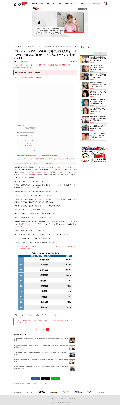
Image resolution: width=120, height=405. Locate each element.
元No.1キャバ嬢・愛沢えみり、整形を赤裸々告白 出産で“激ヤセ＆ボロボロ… (98, 84)
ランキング (74, 3)
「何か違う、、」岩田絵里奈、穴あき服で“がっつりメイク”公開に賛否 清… (97, 101)
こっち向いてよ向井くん (45, 199)
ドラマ (44, 65)
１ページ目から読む (26, 67)
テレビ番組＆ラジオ (64, 65)
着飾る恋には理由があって (40, 172)
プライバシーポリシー (50, 398)
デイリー (87, 53)
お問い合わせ (72, 398)
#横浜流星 (28, 135)
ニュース (25, 46)
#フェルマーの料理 (42, 383)
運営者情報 (62, 398)
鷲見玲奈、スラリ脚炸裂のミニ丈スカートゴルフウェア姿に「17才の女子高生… (98, 75)
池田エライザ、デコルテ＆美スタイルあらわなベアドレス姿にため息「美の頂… (98, 92)
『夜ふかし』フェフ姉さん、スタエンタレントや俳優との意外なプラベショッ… (98, 67)
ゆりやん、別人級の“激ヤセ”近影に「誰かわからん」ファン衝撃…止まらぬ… (98, 109)
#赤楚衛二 (22, 383)
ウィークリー (100, 53)
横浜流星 (24, 77)
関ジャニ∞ (25, 174)
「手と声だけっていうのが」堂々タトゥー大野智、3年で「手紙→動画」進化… (98, 135)
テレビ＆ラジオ (17, 65)
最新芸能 (34, 3)
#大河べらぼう (37, 156)
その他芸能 (51, 65)
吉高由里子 (21, 224)
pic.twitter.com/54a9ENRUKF (51, 156)
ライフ (48, 3)
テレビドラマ (27, 65)
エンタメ (34, 65)
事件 (54, 3)
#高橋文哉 (28, 383)
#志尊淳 (34, 383)
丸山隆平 (32, 174)
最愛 (40, 224)
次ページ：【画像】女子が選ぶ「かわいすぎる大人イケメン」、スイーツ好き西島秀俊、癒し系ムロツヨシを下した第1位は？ (44, 321)
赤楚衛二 (32, 77)
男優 (56, 65)
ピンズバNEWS (17, 46)
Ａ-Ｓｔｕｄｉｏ (56, 169)
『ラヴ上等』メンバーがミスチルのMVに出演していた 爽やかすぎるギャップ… (98, 126)
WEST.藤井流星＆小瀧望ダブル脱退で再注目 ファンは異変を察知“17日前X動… (98, 58)
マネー (59, 3)
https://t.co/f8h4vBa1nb (25, 156)
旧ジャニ (41, 3)
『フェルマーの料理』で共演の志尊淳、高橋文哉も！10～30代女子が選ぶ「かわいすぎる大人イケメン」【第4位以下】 (66, 46)
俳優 (40, 65)
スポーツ (82, 3)
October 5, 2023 (69, 159)
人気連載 (66, 3)
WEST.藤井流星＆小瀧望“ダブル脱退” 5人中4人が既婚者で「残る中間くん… (98, 118)
